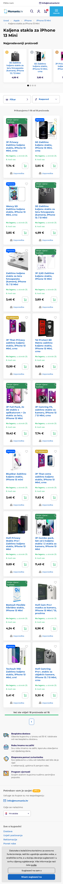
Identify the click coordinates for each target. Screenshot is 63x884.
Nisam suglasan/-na (31, 877)
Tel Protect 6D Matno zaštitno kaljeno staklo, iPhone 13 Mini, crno (44, 346)
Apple (16, 20)
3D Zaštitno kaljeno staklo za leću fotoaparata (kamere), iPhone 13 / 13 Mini (15, 67)
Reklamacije (10, 839)
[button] (32, 11)
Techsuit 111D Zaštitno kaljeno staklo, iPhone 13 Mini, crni (16, 673)
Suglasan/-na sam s (31, 870)
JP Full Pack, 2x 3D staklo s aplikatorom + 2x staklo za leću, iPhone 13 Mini (16, 413)
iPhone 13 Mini (43, 20)
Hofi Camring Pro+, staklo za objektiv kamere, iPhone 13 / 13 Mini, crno (46, 674)
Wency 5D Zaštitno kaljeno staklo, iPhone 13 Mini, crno (16, 210)
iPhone (28, 20)
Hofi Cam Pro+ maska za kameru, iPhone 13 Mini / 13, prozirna (46, 609)
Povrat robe (9, 843)
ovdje (33, 865)
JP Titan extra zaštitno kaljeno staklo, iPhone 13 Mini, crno (45, 478)
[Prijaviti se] (38, 11)
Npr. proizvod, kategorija (25, 34)
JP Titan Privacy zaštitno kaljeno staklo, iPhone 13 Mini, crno (16, 344)
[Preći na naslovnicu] (13, 11)
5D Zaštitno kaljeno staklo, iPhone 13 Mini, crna (40, 67)
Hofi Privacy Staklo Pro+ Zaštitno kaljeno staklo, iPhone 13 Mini (16, 544)
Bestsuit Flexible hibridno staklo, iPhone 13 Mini (15, 608)
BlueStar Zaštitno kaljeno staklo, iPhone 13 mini (16, 476)
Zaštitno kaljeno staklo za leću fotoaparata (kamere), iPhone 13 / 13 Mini (16, 279)
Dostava (7, 831)
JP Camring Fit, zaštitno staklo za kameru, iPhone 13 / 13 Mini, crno (45, 411)
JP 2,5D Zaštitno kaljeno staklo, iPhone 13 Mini (44, 276)
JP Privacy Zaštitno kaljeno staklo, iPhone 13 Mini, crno (16, 146)
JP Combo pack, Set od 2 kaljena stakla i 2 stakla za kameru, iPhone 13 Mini (45, 544)
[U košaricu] (25, 166)
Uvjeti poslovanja (13, 835)
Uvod (6, 20)
